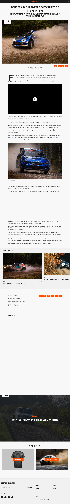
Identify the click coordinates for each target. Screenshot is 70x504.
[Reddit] (56, 296)
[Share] (55, 66)
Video (45, 277)
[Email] (60, 296)
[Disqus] (35, 369)
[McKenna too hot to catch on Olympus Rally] (22, 266)
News (4, 281)
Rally (37, 485)
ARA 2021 (24, 301)
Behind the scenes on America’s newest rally (56, 279)
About (54, 488)
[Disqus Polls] (35, 333)
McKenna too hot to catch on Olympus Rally (15, 283)
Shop (54, 485)
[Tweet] (59, 66)
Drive (37, 488)
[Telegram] (66, 66)
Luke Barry (37, 68)
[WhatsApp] (62, 66)
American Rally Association (17, 301)
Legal (37, 496)
